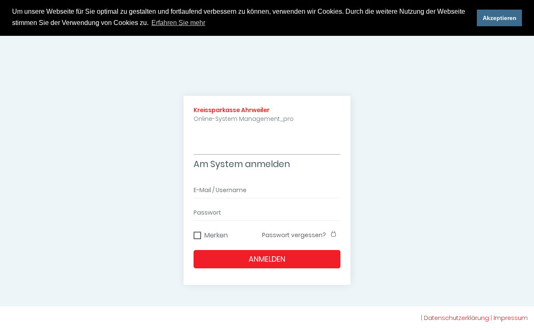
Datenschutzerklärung (456, 318)
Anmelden (267, 259)
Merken (216, 234)
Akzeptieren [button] (499, 18)
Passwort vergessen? (294, 235)
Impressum (511, 318)
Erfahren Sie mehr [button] (178, 22)
